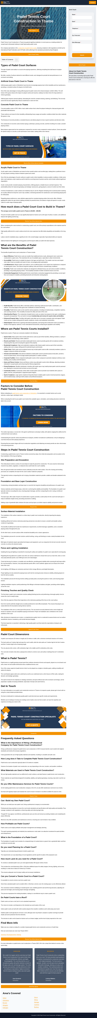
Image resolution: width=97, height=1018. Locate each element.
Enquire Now (33, 506)
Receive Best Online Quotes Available (33, 163)
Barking (19, 934)
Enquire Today (33, 796)
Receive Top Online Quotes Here (33, 221)
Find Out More (33, 381)
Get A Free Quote (33, 986)
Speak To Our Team (34, 629)
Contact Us (33, 733)
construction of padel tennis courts (27, 48)
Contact (92, 2)
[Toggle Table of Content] (15, 60)
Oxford (4, 998)
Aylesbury (3, 934)
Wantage (36, 1002)
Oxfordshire (6, 1000)
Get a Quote (32, 30)
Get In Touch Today (33, 54)
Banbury (36, 1007)
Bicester (5, 1003)
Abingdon (5, 1005)
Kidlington (5, 1007)
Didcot (36, 997)
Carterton (36, 1004)
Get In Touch (82, 65)
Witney (36, 1000)
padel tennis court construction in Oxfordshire (24, 393)
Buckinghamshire (11, 934)
